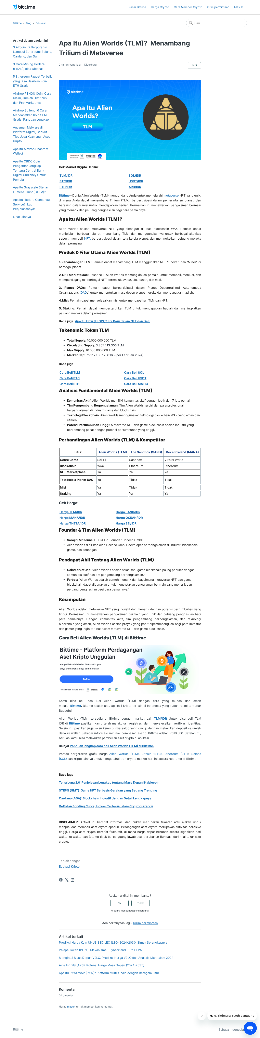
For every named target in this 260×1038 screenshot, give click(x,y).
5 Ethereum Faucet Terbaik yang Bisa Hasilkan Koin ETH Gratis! (32, 81)
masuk (71, 1006)
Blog (28, 23)
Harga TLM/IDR (71, 512)
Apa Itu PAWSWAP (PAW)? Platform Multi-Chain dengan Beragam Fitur (109, 973)
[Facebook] (61, 880)
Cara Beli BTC (70, 378)
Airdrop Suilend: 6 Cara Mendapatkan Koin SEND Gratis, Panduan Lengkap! (31, 114)
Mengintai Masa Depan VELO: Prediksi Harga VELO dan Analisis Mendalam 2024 (116, 958)
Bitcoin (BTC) (152, 754)
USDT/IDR (136, 181)
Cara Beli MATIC (136, 384)
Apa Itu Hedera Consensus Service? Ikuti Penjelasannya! (32, 204)
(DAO (83, 292)
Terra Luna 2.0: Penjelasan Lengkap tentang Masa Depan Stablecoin (109, 782)
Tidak (140, 903)
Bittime (17, 23)
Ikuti (194, 65)
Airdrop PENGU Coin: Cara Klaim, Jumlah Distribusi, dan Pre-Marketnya (32, 98)
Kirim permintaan (218, 7)
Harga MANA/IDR (72, 518)
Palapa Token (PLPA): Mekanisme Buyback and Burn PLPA (100, 950)
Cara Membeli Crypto (188, 7)
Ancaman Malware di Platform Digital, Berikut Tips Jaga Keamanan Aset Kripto (31, 134)
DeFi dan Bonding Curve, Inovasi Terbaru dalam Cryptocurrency (106, 806)
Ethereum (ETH (176, 754)
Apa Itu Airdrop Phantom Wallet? (30, 151)
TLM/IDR (66, 175)
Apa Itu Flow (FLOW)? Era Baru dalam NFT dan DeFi (112, 321)
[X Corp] (66, 880)
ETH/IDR (66, 187)
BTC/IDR (66, 181)
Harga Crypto (160, 7)
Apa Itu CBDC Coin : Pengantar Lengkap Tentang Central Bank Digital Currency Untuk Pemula (29, 170)
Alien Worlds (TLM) (124, 754)
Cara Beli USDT (135, 378)
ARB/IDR (135, 187)
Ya (119, 903)
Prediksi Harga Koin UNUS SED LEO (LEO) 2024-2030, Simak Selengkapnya (113, 942)
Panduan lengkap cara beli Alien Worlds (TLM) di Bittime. (112, 746)
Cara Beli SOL (134, 372)
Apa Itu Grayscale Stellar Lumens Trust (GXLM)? (30, 189)
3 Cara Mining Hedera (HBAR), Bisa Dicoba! (28, 66)
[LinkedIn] (72, 880)
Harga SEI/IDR (126, 523)
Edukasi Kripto (69, 866)
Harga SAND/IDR (128, 512)
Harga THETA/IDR (73, 523)
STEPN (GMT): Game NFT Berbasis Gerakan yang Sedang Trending (108, 790)
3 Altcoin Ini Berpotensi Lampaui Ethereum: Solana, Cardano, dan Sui (32, 51)
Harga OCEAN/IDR (129, 518)
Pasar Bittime (137, 7)
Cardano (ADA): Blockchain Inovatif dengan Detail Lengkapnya (105, 798)
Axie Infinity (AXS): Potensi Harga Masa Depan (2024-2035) (101, 965)
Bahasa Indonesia (232, 1029)
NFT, (87, 238)
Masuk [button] (238, 7)
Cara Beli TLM (70, 372)
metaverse (171, 195)
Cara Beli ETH (69, 384)
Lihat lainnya (22, 217)
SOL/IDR (135, 175)
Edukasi (41, 23)
